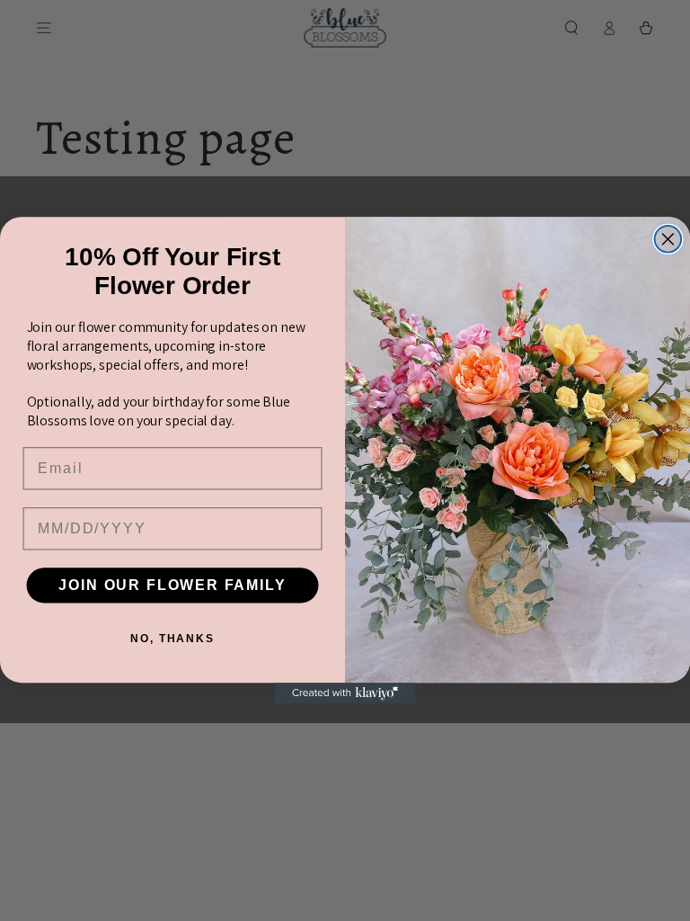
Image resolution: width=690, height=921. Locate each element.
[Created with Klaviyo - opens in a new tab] (345, 693)
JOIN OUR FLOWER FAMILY (172, 585)
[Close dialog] (668, 239)
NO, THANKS (172, 638)
